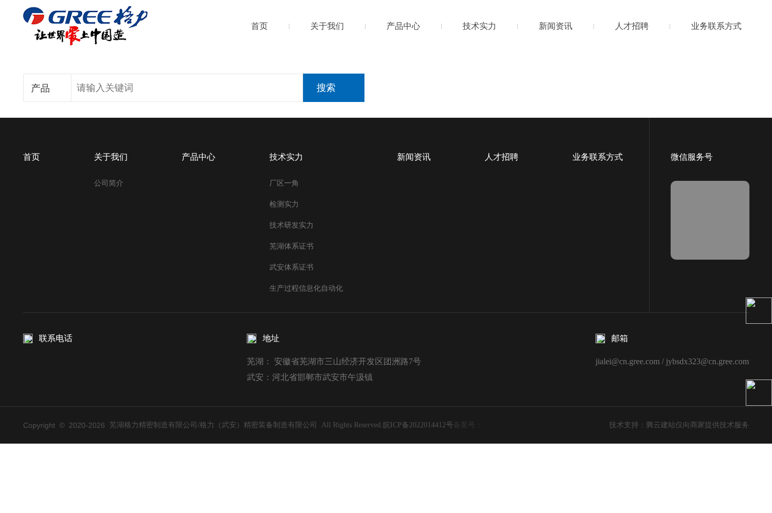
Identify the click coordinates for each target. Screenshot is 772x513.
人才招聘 (632, 26)
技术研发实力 (291, 225)
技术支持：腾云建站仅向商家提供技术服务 (679, 425)
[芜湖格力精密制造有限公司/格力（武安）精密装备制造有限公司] (85, 25)
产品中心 (403, 26)
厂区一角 (284, 183)
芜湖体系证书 (291, 246)
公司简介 (108, 183)
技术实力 (479, 26)
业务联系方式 (716, 26)
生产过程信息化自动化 (306, 288)
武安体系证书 (291, 267)
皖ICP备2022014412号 (418, 425)
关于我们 (327, 26)
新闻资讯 (555, 26)
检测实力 (284, 204)
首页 (259, 26)
